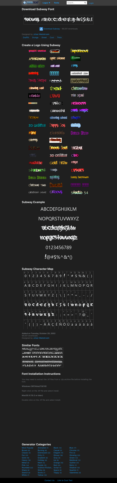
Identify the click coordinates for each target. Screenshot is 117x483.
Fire (72, 453)
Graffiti (26, 37)
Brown (26, 450)
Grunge (35, 37)
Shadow (74, 467)
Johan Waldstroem (41, 34)
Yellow (42, 475)
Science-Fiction (45, 467)
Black (58, 448)
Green (73, 458)
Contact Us (49, 480)
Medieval (75, 460)
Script (57, 467)
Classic (26, 453)
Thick (59, 37)
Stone (41, 472)
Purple (42, 465)
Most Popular (27, 448)
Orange (58, 462)
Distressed (44, 453)
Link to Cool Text (64, 480)
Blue (72, 448)
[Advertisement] (11, 41)
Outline (74, 462)
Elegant (58, 453)
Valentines (75, 472)
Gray (57, 458)
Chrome (74, 450)
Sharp (25, 470)
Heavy (26, 460)
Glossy (58, 455)
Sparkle (73, 470)
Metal (25, 462)
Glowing (74, 455)
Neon (41, 462)
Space (58, 470)
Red (57, 465)
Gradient (43, 458)
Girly (41, 455)
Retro (73, 465)
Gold (25, 458)
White (25, 475)
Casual (58, 450)
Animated (43, 448)
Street (44, 37)
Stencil (26, 472)
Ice (56, 460)
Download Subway (51, 29)
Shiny (41, 470)
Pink (25, 465)
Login (91, 3)
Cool (52, 37)
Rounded (27, 467)
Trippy (58, 472)
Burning (42, 450)
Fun (25, 455)
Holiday (42, 460)
